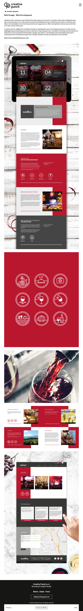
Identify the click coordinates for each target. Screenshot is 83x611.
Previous (8, 607)
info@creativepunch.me (41, 597)
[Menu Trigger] (80, 5)
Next (75, 607)
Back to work (41, 607)
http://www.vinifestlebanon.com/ (16, 38)
